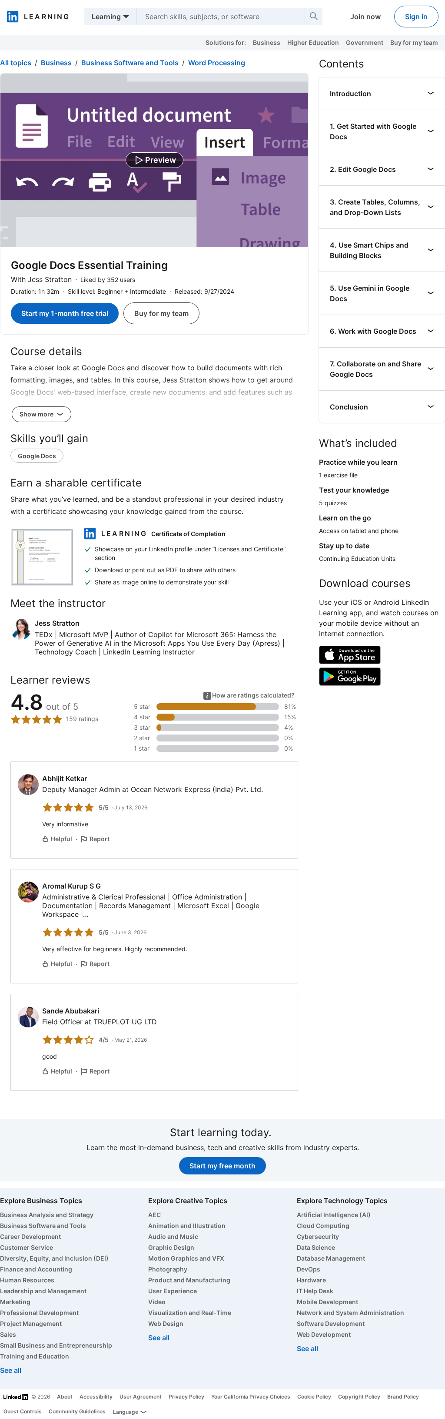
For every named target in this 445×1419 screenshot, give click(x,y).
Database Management (331, 1258)
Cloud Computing (323, 1225)
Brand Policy (403, 1396)
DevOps (308, 1269)
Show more (37, 414)
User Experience (172, 1291)
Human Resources (27, 1280)
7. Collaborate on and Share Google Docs (375, 369)
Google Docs (37, 456)
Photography (167, 1269)
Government (364, 42)
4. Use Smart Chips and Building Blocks (369, 250)
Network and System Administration (350, 1312)
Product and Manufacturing (189, 1280)
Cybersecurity (318, 1236)
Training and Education (34, 1356)
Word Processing (216, 62)
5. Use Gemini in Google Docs (369, 293)
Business (266, 42)
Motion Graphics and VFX (186, 1258)
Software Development (331, 1323)
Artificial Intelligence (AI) (334, 1214)
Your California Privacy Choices (250, 1396)
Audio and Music (173, 1236)
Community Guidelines (77, 1411)
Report (100, 838)
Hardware (311, 1280)
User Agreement (141, 1396)
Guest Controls (22, 1411)
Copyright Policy (359, 1396)
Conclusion (349, 407)
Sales (8, 1334)
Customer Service (26, 1247)
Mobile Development (327, 1301)
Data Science (316, 1247)
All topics (15, 62)
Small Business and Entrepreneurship (56, 1345)
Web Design (165, 1323)
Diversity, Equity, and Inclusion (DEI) (54, 1258)
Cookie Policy (314, 1396)
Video (157, 1301)
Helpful (61, 838)
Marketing (15, 1301)
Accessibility (96, 1396)
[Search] (313, 16)
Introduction (350, 93)
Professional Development (39, 1312)
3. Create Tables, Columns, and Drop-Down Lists (375, 207)
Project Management (31, 1323)
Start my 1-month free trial (64, 313)
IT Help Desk (315, 1291)
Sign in (416, 16)
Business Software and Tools (130, 62)
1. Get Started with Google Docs (373, 131)
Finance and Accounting (36, 1269)
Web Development (324, 1334)
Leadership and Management (43, 1291)
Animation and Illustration (187, 1225)
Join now (365, 16)
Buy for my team (414, 42)
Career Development (30, 1236)
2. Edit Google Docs (363, 169)
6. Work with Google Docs (373, 331)
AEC (154, 1214)
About (65, 1396)
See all (10, 1370)
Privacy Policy (186, 1396)
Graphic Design (171, 1247)
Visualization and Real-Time (189, 1312)
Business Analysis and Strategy (46, 1214)
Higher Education (313, 42)
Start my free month (222, 1165)
